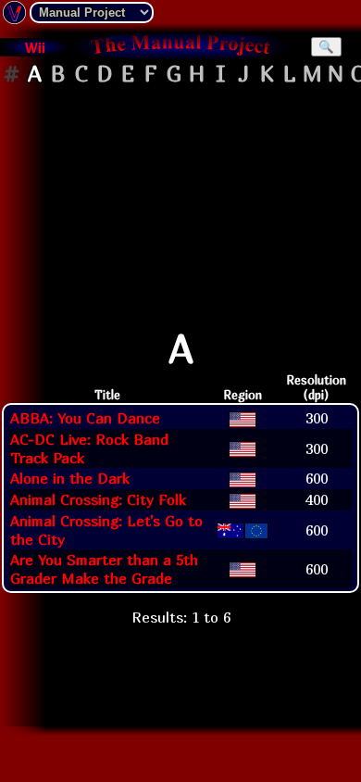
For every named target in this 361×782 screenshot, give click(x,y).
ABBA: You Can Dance (85, 418)
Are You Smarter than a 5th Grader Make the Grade (104, 568)
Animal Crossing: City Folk (98, 499)
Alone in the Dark (70, 478)
